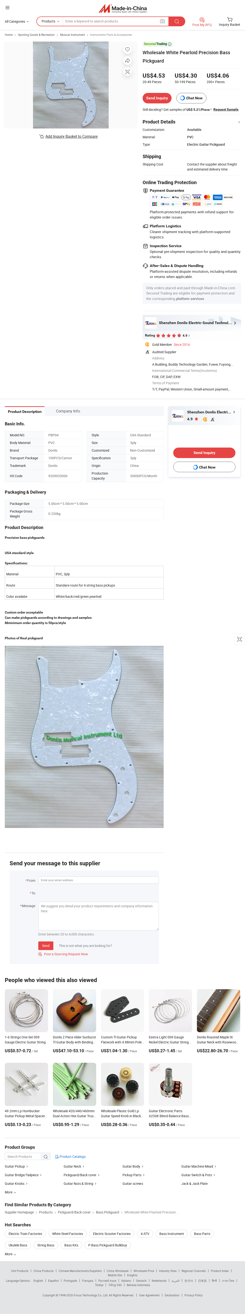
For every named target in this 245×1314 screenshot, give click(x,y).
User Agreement (149, 1295)
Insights (132, 1275)
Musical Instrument (72, 35)
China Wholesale (117, 1271)
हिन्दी (214, 1280)
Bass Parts (202, 1233)
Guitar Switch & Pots (196, 1175)
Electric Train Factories (25, 1233)
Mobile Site (115, 1275)
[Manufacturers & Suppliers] (123, 8)
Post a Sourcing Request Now (63, 954)
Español (53, 1280)
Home (9, 35)
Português (70, 1280)
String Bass (45, 1245)
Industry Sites (168, 1271)
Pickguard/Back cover (80, 1175)
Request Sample (226, 109)
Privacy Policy (193, 1295)
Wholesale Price (144, 1271)
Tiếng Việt (115, 1285)
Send (46, 945)
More (9, 1254)
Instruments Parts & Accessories (111, 35)
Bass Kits (71, 1245)
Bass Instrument (171, 1233)
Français (87, 1280)
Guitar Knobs (14, 1183)
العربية (175, 1280)
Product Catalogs (72, 1156)
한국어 (188, 1280)
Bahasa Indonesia (138, 1285)
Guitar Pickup (15, 1166)
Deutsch (141, 1280)
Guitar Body (131, 1166)
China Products (43, 1271)
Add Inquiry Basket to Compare (71, 136)
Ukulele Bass (18, 1245)
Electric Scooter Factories (112, 1233)
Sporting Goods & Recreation (36, 35)
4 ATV (145, 1233)
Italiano (126, 1280)
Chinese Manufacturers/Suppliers (80, 1271)
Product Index (220, 1271)
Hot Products (19, 1271)
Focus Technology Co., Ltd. (91, 1295)
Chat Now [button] (194, 98)
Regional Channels (194, 1271)
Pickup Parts (131, 1175)
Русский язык (107, 1280)
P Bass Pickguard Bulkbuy (107, 1245)
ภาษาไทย (228, 1280)
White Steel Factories (67, 1233)
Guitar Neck (72, 1166)
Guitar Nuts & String (78, 1183)
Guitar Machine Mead (197, 1166)
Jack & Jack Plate (194, 1183)
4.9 (190, 419)
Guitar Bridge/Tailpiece (22, 1175)
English (38, 1280)
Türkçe (99, 1285)
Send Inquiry (157, 98)
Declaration (172, 1295)
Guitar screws (132, 1183)
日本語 (202, 1280)
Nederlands (159, 1280)
